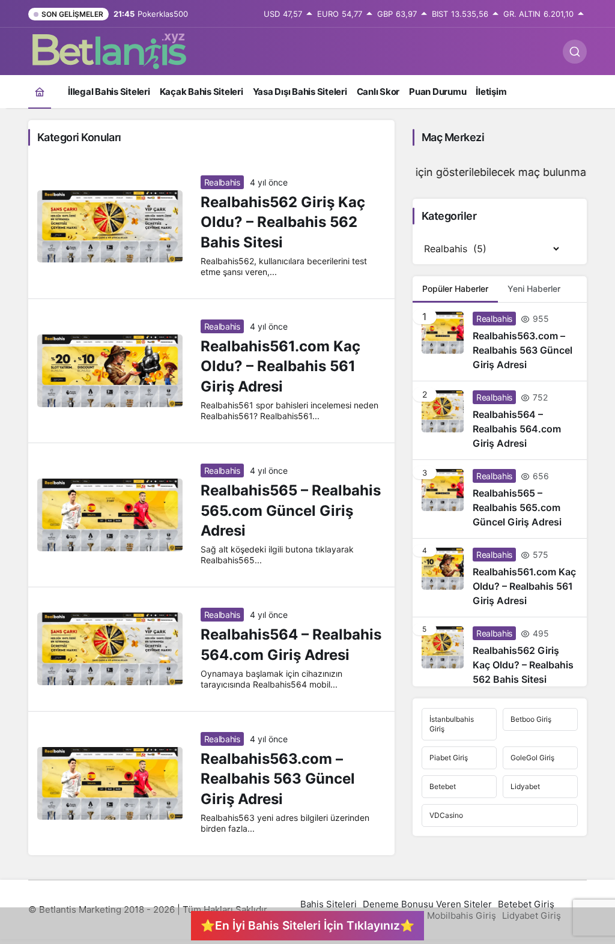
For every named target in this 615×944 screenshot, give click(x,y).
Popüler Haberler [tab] (455, 288)
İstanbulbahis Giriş (451, 724)
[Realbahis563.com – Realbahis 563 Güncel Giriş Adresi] (500, 342)
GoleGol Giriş (532, 757)
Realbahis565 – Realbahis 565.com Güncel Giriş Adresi (291, 510)
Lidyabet (525, 786)
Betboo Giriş (530, 719)
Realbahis (222, 182)
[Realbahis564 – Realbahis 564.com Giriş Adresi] (500, 420)
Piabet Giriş (448, 757)
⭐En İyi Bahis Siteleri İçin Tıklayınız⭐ (307, 925)
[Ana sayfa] (39, 91)
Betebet (442, 786)
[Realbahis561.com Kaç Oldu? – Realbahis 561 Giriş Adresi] (500, 578)
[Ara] (575, 52)
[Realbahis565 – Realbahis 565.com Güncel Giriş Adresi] (500, 499)
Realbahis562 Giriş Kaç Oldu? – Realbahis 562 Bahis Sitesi (283, 222)
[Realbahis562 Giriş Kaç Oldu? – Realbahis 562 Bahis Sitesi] (500, 651)
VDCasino (446, 815)
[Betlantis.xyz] (109, 50)
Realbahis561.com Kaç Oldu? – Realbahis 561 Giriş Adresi (280, 366)
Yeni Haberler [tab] (533, 288)
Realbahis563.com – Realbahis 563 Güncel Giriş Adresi (278, 779)
